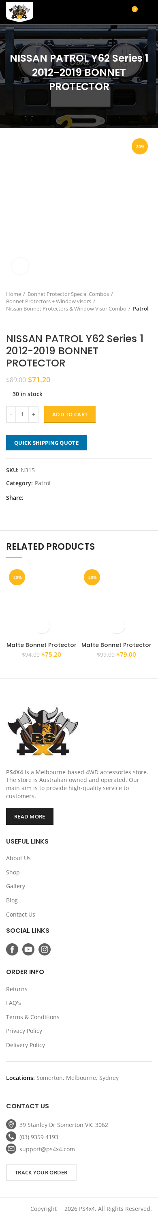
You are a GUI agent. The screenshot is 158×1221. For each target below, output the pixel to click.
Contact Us (20, 914)
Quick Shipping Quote (46, 442)
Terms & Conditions (33, 1017)
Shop (13, 872)
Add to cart (70, 414)
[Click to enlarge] (20, 266)
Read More (29, 816)
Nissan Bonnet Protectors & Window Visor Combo (66, 308)
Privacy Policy (24, 1031)
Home (13, 294)
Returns (17, 989)
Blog (12, 900)
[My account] (102, 12)
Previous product (10, 321)
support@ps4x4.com (47, 1149)
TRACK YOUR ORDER (41, 1172)
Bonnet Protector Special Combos (68, 294)
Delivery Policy (25, 1045)
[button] (41, 626)
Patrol (141, 308)
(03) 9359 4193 (38, 1137)
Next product (26, 321)
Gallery (15, 886)
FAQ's (13, 1003)
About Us (18, 858)
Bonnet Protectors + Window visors (48, 301)
